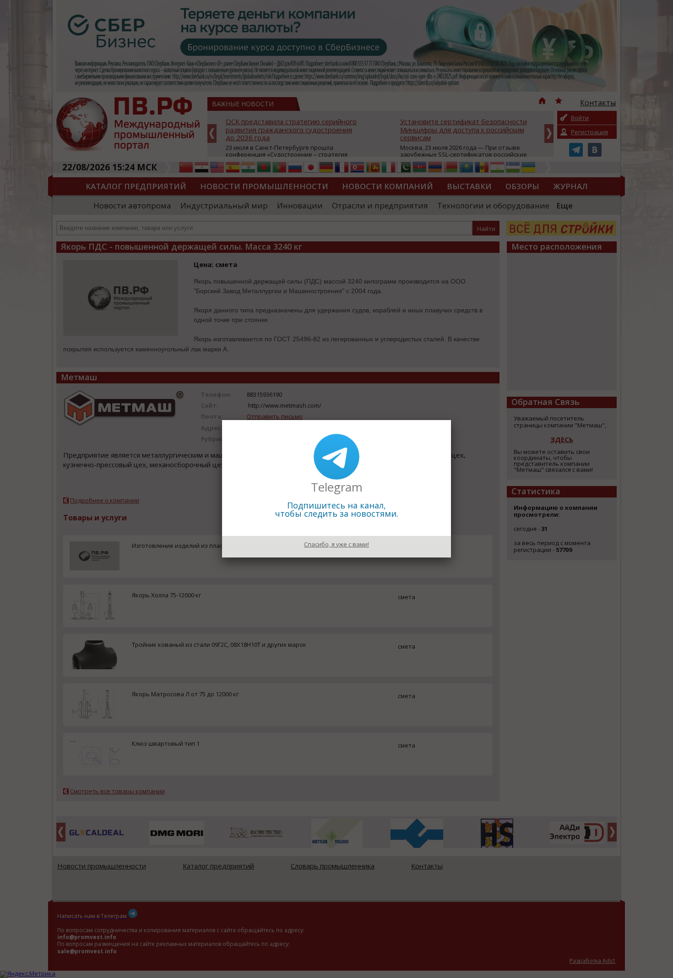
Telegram (337, 487)
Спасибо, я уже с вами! (336, 544)
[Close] (451, 420)
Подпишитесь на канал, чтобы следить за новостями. (336, 509)
